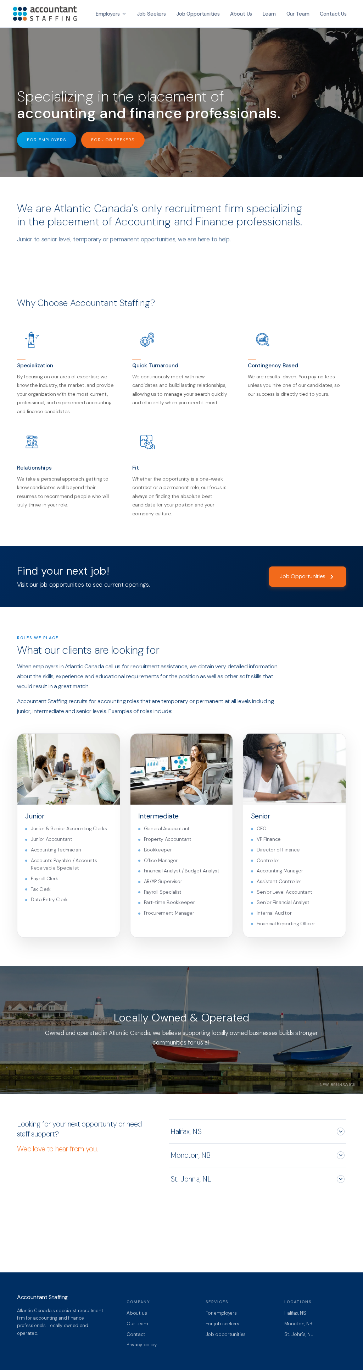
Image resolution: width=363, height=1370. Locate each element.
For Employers (46, 140)
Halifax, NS (186, 1131)
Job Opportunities (198, 14)
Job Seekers (151, 14)
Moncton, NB (191, 1155)
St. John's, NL (191, 1179)
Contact (136, 1334)
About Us (241, 14)
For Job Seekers (113, 140)
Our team (137, 1324)
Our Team (297, 14)
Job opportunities (226, 1334)
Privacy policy (142, 1345)
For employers (221, 1313)
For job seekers (222, 1324)
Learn (269, 14)
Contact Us (333, 14)
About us (137, 1313)
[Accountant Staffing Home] (46, 13)
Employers (108, 14)
